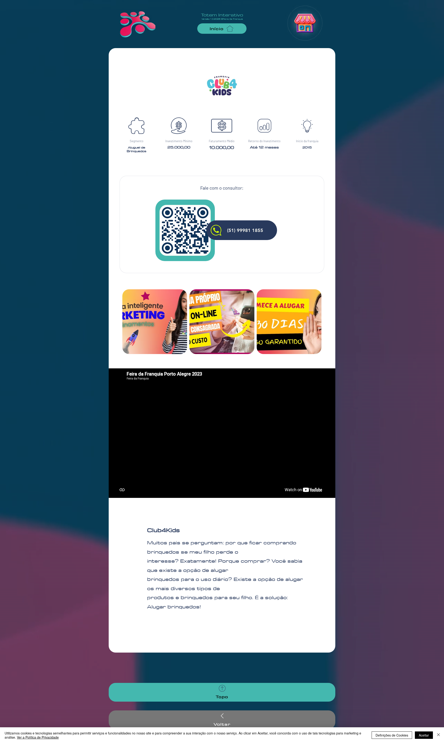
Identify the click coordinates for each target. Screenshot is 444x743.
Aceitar (424, 735)
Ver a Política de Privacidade (38, 737)
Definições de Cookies (392, 735)
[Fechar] (438, 735)
